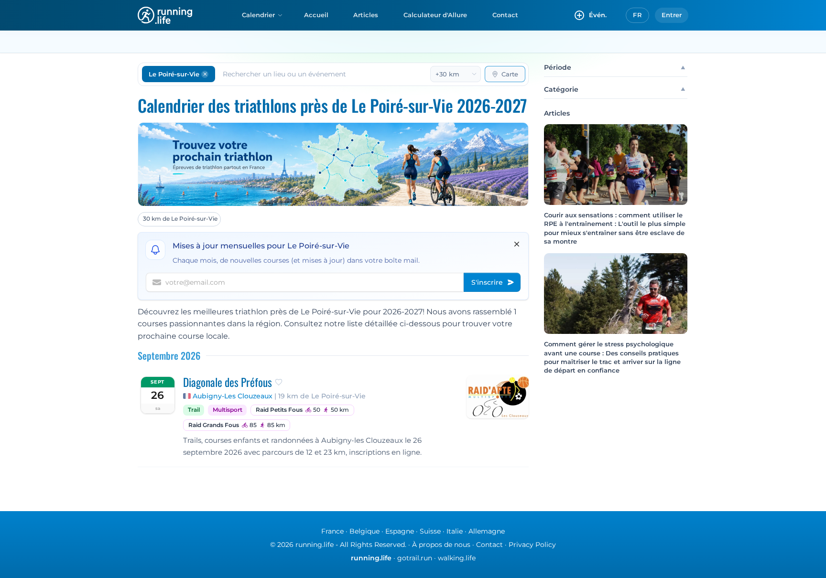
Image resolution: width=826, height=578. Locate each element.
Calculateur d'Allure (435, 15)
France (332, 531)
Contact (505, 15)
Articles (365, 15)
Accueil (316, 15)
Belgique (364, 531)
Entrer (672, 15)
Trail (194, 410)
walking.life (457, 558)
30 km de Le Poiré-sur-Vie (180, 218)
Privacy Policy (532, 544)
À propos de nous (441, 544)
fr (637, 15)
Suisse (430, 531)
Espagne (399, 531)
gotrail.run (414, 558)
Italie (454, 531)
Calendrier (258, 15)
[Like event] (279, 382)
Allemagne (486, 531)
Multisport (227, 410)
